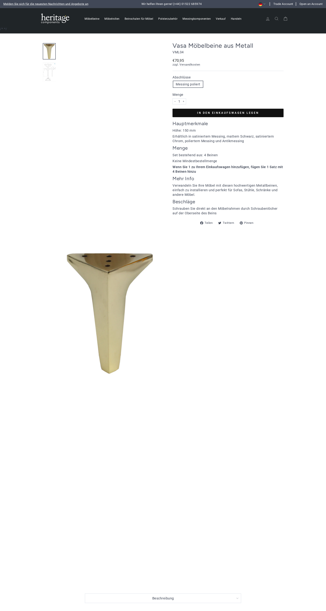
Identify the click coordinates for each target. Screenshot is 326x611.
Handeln (236, 18)
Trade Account (283, 4)
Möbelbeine (92, 18)
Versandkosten (189, 64)
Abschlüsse (182, 77)
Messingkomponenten (197, 18)
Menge (178, 95)
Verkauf (221, 18)
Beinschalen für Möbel (139, 18)
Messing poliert (188, 84)
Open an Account (311, 4)
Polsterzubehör (167, 18)
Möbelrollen (112, 18)
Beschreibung (163, 598)
